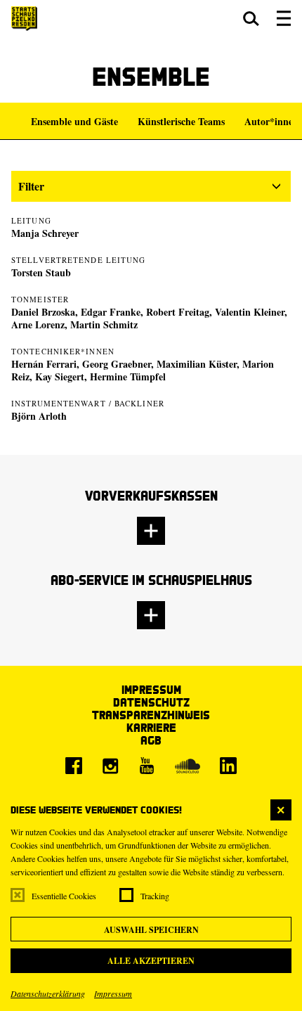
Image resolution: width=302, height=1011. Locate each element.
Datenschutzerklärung (48, 993)
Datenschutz (151, 702)
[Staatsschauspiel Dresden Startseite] (24, 18)
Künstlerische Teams (181, 121)
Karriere (151, 727)
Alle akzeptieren (151, 961)
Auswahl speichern (151, 930)
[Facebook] (73, 765)
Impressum (113, 993)
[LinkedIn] (228, 765)
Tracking (154, 895)
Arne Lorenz (38, 324)
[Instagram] (110, 765)
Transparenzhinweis (151, 714)
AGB (151, 740)
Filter (31, 186)
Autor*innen (271, 121)
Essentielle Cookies (64, 895)
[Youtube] (146, 765)
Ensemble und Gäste (74, 121)
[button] (251, 18)
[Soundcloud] (187, 765)
